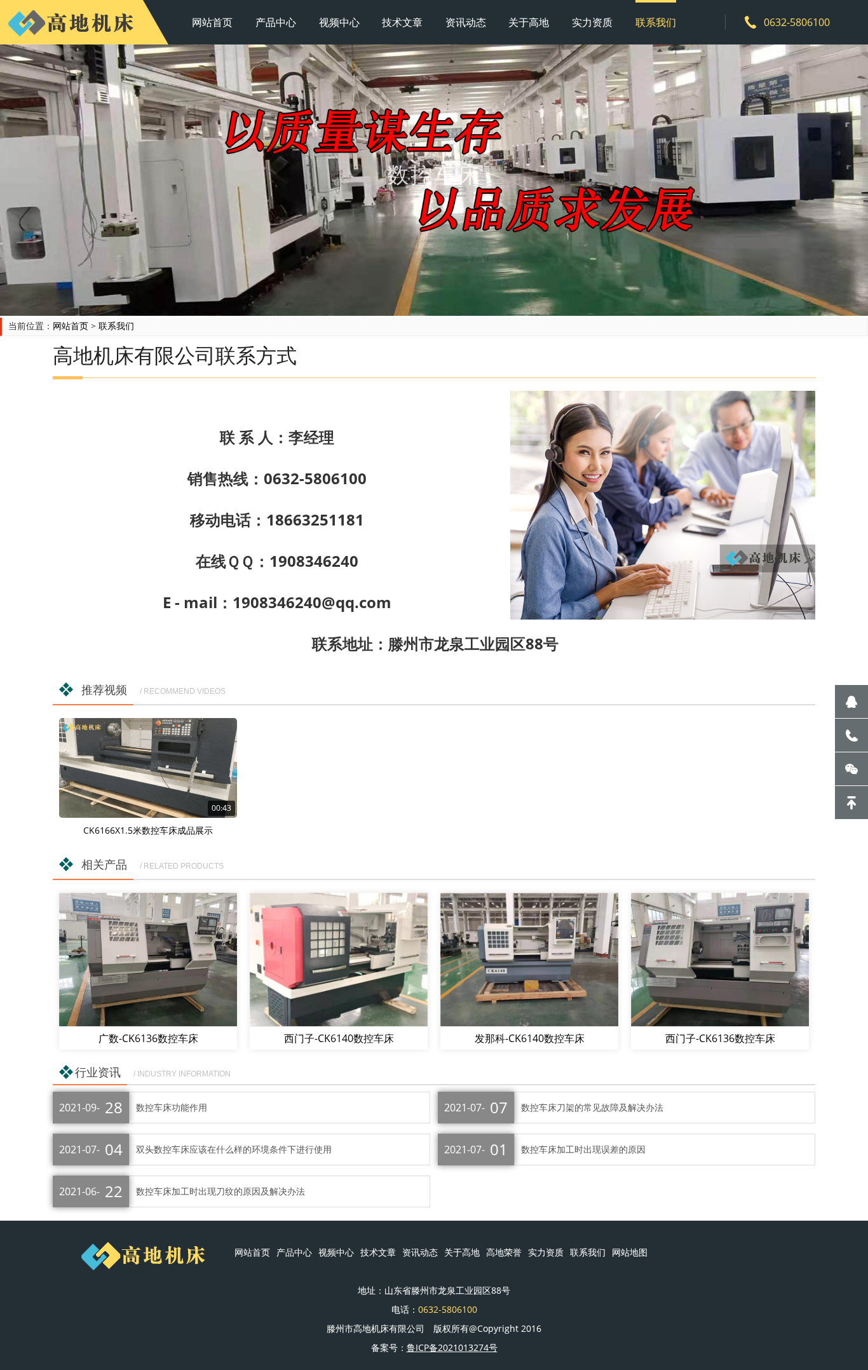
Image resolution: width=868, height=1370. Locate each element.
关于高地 (528, 22)
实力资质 (592, 22)
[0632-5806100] (851, 735)
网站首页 (212, 22)
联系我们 (655, 22)
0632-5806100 (797, 22)
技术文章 (402, 22)
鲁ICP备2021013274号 (452, 1347)
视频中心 (339, 22)
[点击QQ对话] (851, 701)
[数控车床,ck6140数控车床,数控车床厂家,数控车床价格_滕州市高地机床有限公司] (71, 22)
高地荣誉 (504, 1252)
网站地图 (630, 1252)
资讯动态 (465, 22)
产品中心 (275, 22)
